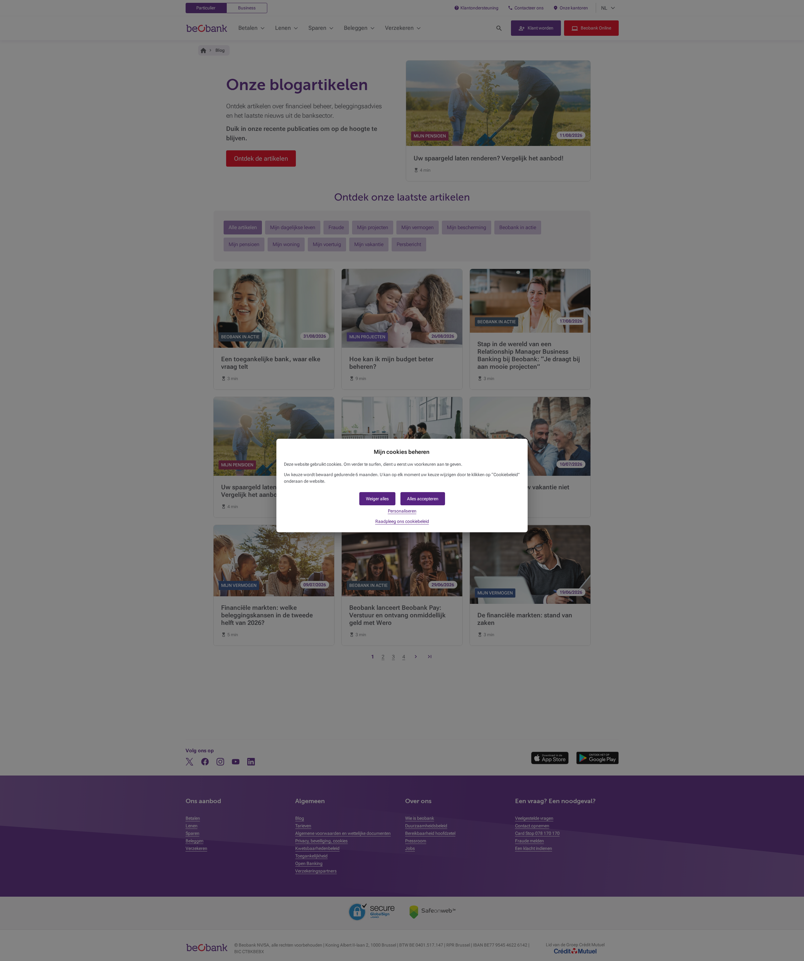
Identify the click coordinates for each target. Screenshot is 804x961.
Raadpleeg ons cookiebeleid (402, 521)
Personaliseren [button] (402, 510)
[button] (422, 498)
